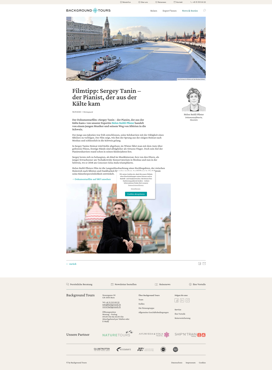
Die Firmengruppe (146, 308)
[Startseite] (88, 10)
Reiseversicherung (182, 318)
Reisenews (162, 2)
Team (141, 299)
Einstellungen (135, 189)
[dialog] (136, 185)
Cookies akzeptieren (136, 194)
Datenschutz (176, 362)
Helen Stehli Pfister (123, 123)
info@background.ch (111, 304)
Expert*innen (170, 10)
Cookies (202, 362)
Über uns (144, 2)
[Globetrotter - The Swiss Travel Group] (102, 349)
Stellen (141, 304)
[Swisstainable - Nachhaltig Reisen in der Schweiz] (175, 349)
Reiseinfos (127, 2)
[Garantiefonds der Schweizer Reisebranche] (124, 349)
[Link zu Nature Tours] (117, 333)
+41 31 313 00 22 (199, 2)
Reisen (153, 10)
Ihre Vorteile (180, 314)
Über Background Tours (149, 295)
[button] (201, 263)
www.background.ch (111, 307)
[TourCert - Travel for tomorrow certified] (163, 349)
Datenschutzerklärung (135, 185)
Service (178, 309)
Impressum (191, 362)
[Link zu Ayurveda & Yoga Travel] (154, 334)
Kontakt (179, 2)
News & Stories (190, 10)
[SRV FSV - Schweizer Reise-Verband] (145, 349)
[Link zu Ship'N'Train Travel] (190, 334)
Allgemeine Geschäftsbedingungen (154, 312)
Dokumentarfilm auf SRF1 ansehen (93, 179)
